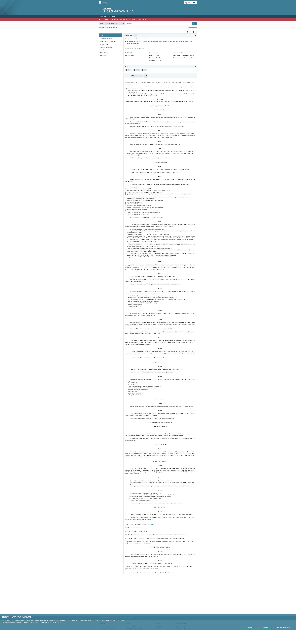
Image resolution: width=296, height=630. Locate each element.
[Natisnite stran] (196, 32)
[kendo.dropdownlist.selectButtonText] (123, 23)
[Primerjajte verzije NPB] (145, 76)
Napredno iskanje (193, 27)
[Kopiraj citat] (135, 35)
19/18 (138, 48)
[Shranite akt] (190, 32)
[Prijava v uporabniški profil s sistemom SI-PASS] (190, 2)
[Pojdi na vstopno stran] (104, 4)
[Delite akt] (193, 32)
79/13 (135, 48)
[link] (103, 16)
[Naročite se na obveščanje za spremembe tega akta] (187, 32)
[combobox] (115, 23)
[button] (160, 35)
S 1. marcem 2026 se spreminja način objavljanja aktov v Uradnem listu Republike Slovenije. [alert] (124, 19)
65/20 (142, 48)
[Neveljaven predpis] (125, 41)
